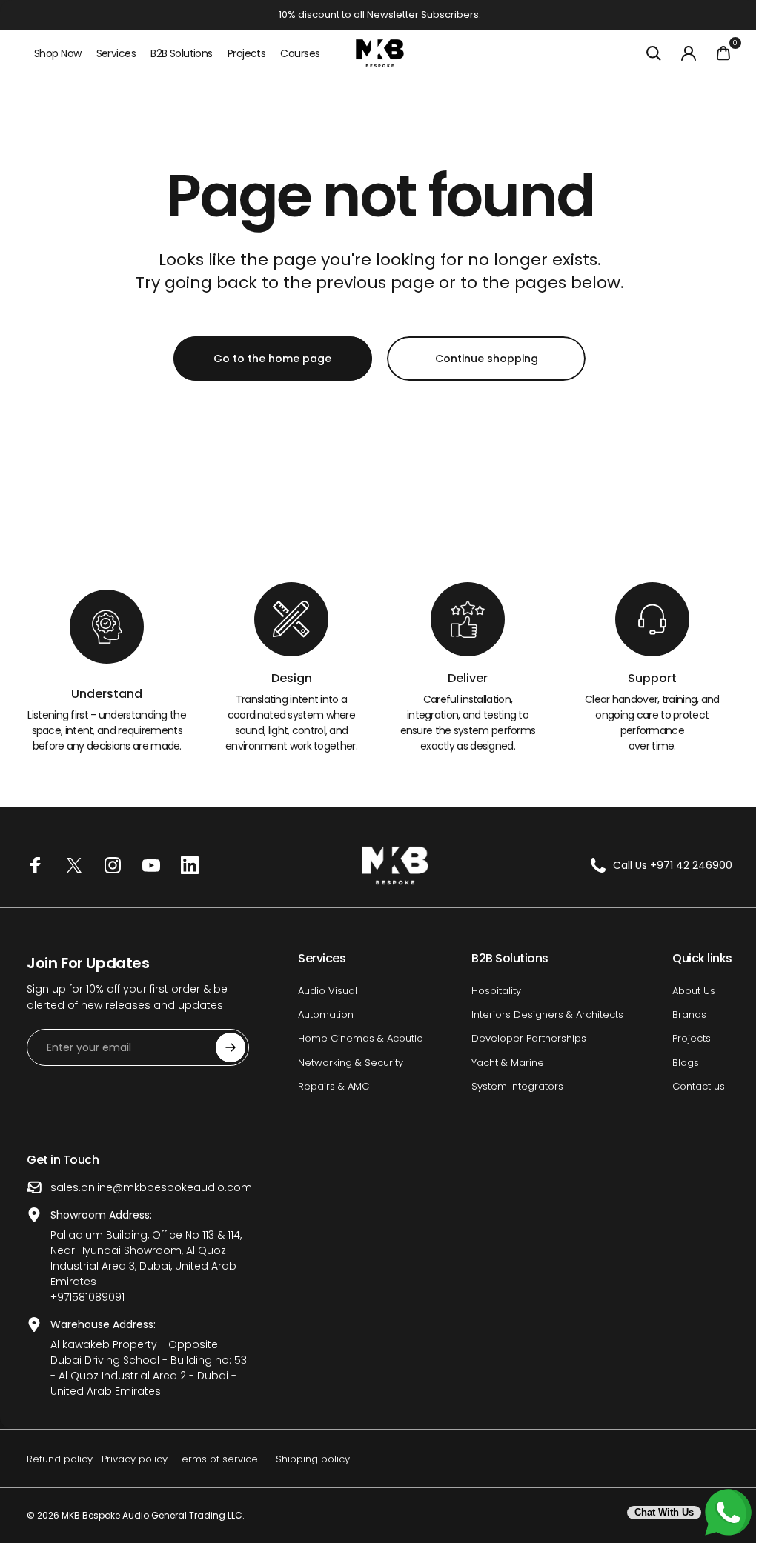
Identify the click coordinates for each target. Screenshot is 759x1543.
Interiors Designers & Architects (540, 1015)
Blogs (674, 1063)
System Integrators (510, 1087)
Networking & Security (347, 1063)
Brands (678, 1015)
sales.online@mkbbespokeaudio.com (151, 1187)
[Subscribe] (230, 1047)
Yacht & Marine (500, 1063)
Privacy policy (135, 1459)
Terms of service (217, 1459)
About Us (682, 991)
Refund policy (60, 1459)
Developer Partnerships (521, 1038)
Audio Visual (324, 991)
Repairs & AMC (329, 1087)
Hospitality (489, 991)
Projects (680, 1038)
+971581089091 (87, 1297)
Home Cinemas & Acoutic (356, 1038)
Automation (322, 1015)
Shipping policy (313, 1459)
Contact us (687, 1087)
